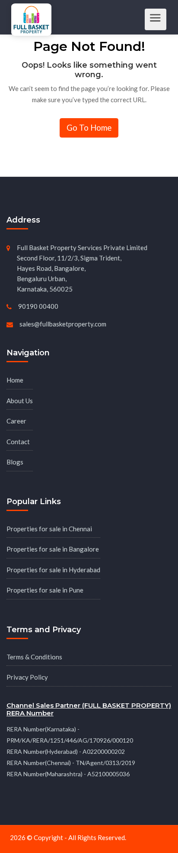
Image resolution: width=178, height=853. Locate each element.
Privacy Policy (27, 677)
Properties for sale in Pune (44, 590)
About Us (19, 401)
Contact (18, 441)
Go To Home (89, 127)
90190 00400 (38, 306)
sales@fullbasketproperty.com (62, 324)
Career (16, 421)
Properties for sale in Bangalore (52, 549)
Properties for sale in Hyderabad (53, 570)
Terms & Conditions (34, 657)
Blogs (14, 462)
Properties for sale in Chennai (49, 529)
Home (14, 380)
